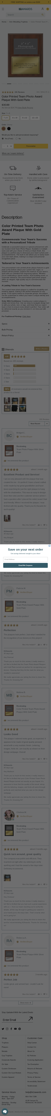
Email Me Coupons (25, 565)
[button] (5, 1111)
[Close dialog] (49, 546)
